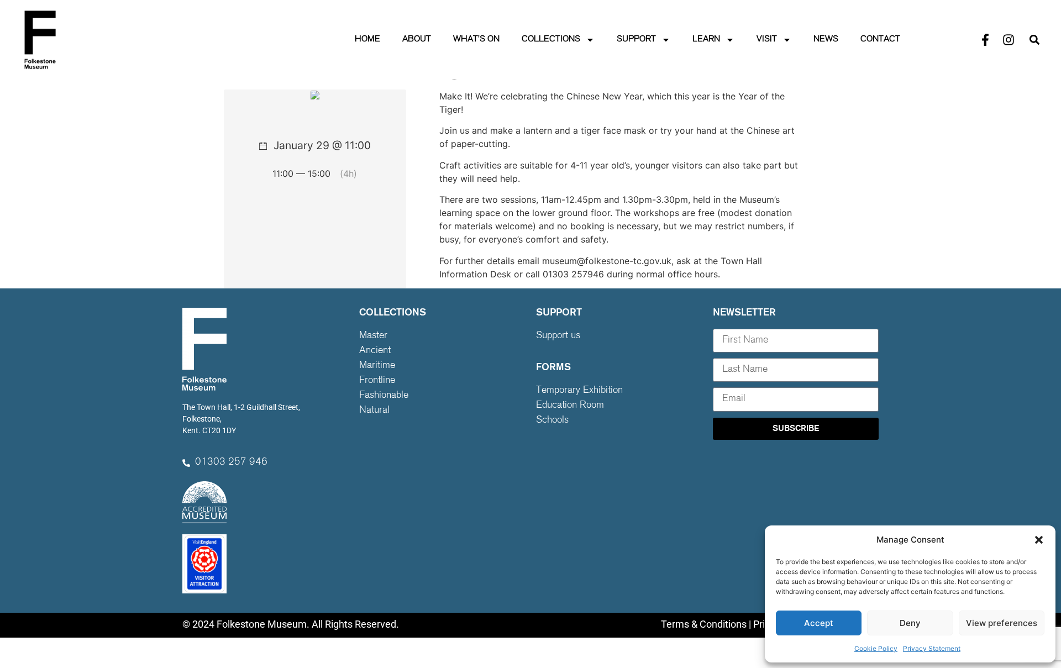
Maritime (377, 366)
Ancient (375, 351)
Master (373, 336)
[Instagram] (1008, 40)
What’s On (476, 39)
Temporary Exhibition (579, 391)
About (416, 39)
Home (367, 39)
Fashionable (383, 396)
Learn (706, 39)
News (825, 39)
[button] (1038, 539)
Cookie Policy (875, 648)
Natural (374, 410)
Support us (558, 336)
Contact (880, 39)
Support (636, 39)
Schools (552, 420)
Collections (551, 39)
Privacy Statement (931, 648)
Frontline (377, 381)
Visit (767, 39)
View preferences (1001, 623)
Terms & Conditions (704, 624)
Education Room (570, 406)
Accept (818, 623)
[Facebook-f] (985, 40)
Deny (910, 623)
